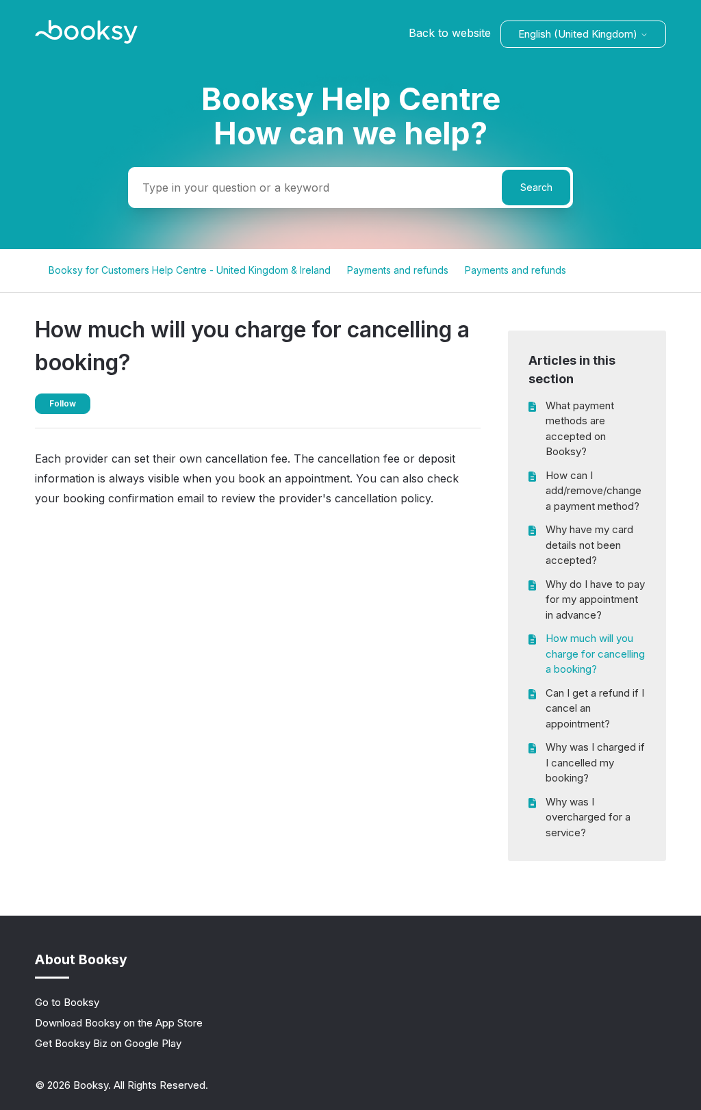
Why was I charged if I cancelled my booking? (595, 762)
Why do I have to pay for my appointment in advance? (595, 599)
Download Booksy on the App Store (119, 1022)
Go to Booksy (67, 1002)
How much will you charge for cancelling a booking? (595, 653)
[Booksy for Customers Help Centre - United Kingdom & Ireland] (86, 40)
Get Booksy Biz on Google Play (108, 1043)
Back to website (450, 33)
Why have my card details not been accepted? (589, 545)
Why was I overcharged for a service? (588, 817)
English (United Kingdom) (579, 33)
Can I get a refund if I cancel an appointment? (595, 708)
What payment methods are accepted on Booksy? (580, 429)
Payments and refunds (397, 270)
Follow (62, 403)
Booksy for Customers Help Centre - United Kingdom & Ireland (190, 270)
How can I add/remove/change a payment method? (593, 491)
